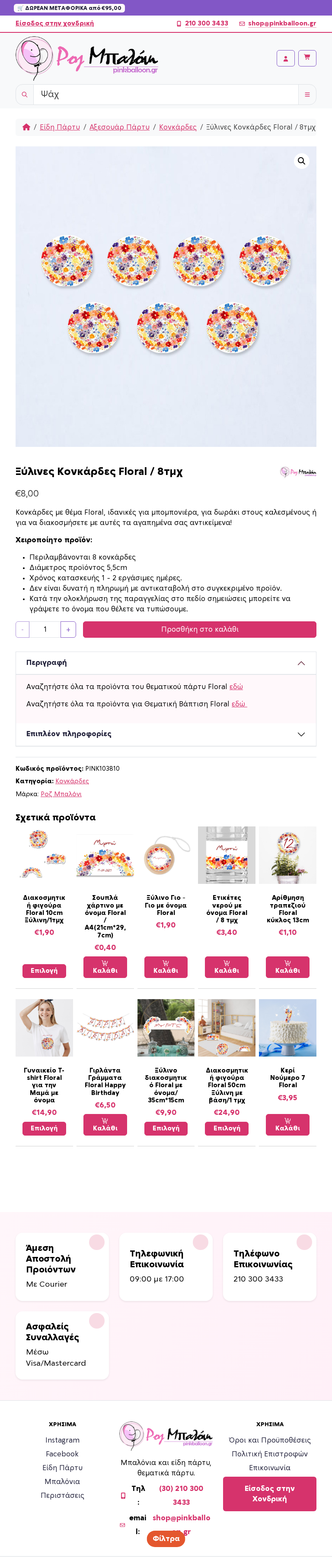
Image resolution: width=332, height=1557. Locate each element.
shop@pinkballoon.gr (282, 23)
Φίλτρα (166, 1538)
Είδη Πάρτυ (60, 127)
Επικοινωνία (269, 1468)
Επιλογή (44, 971)
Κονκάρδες (178, 127)
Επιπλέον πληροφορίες (69, 734)
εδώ (236, 687)
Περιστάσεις (62, 1495)
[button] (302, 161)
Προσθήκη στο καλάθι (200, 629)
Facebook (62, 1454)
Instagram (62, 1440)
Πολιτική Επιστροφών (270, 1454)
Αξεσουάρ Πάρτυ (119, 127)
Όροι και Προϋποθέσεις (270, 1440)
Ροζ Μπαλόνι (61, 794)
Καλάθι (105, 971)
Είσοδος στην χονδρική (55, 23)
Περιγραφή (46, 662)
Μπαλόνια (62, 1481)
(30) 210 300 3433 (181, 1495)
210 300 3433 (206, 23)
